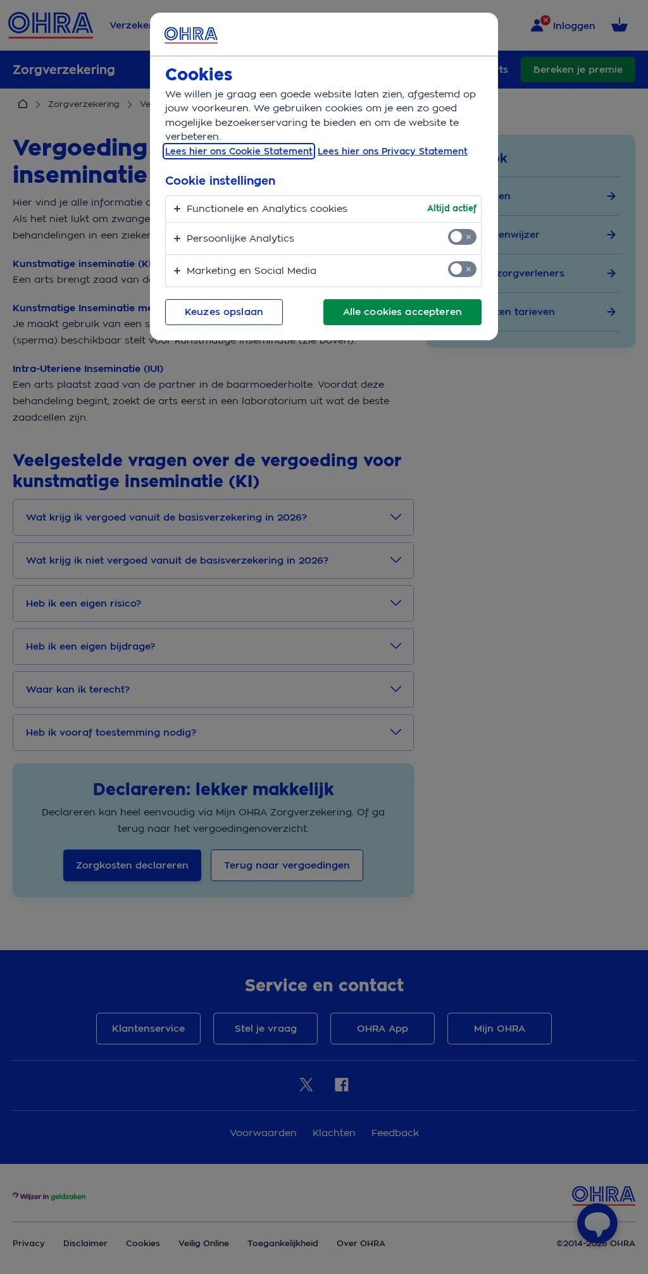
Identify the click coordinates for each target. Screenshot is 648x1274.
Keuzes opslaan (224, 312)
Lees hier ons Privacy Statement (393, 151)
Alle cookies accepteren (402, 312)
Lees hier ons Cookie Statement (239, 151)
